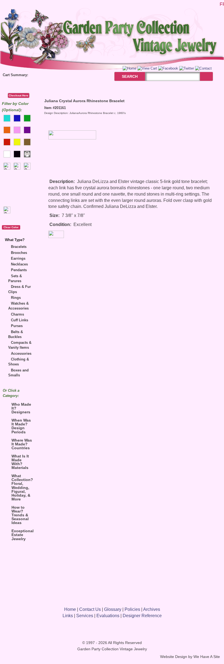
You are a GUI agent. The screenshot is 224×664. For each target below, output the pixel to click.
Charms (17, 314)
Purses (17, 326)
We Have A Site (206, 657)
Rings (16, 298)
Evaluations (107, 615)
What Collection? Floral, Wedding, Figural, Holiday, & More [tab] (22, 487)
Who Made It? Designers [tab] (21, 408)
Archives (151, 609)
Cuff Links (19, 320)
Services (84, 615)
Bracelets (18, 247)
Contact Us (90, 609)
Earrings (18, 258)
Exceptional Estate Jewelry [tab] (22, 535)
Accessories (21, 353)
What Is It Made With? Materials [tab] (20, 462)
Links (68, 615)
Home (70, 609)
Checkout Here (18, 95)
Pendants (19, 270)
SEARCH (124, 76)
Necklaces (19, 264)
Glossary (112, 609)
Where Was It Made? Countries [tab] (21, 444)
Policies (132, 609)
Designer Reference (142, 615)
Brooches (19, 253)
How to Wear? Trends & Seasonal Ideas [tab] (20, 515)
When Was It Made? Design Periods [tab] (21, 426)
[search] (206, 76)
